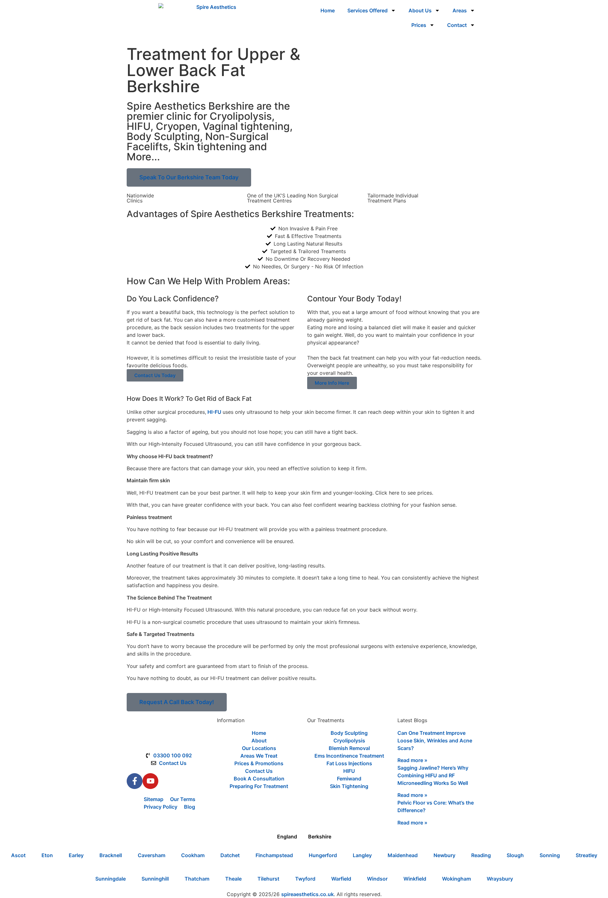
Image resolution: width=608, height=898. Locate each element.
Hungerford (323, 855)
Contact (457, 25)
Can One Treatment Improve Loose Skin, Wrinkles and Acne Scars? (434, 740)
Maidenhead (403, 855)
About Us (420, 10)
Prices (418, 25)
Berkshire (319, 836)
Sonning (550, 855)
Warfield (341, 879)
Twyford (305, 879)
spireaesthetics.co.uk (307, 894)
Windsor (377, 879)
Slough (515, 855)
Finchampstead (274, 855)
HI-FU (214, 412)
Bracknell (110, 855)
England (287, 836)
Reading (481, 855)
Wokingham (456, 879)
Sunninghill (155, 879)
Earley (76, 855)
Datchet (230, 855)
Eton (47, 855)
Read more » (412, 760)
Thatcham (197, 879)
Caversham (151, 855)
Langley (362, 855)
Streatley (586, 855)
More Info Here (332, 383)
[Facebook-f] (134, 781)
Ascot (18, 855)
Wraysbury (500, 879)
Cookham (193, 855)
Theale (233, 879)
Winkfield (414, 879)
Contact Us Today (155, 375)
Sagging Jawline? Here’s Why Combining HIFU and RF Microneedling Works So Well (432, 775)
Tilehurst (268, 879)
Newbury (444, 855)
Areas (460, 10)
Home (327, 10)
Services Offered (367, 10)
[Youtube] (150, 781)
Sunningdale (110, 879)
